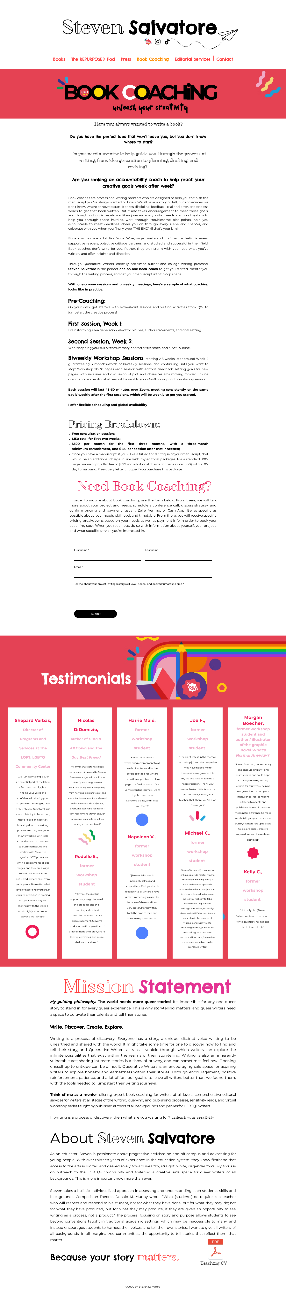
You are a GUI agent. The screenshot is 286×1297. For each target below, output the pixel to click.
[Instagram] (157, 41)
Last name (151, 550)
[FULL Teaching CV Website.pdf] (215, 1249)
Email (78, 566)
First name (81, 550)
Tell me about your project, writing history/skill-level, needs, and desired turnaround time (129, 583)
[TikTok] (167, 41)
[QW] (148, 41)
